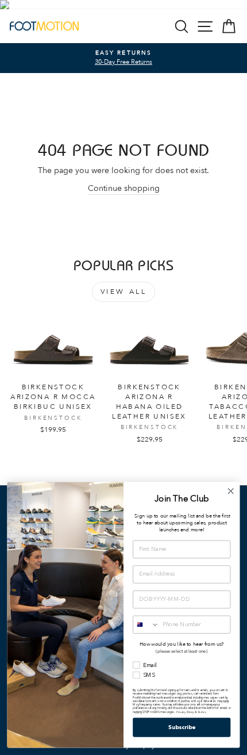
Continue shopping (124, 188)
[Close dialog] (231, 491)
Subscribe (181, 727)
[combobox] (146, 624)
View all (124, 291)
